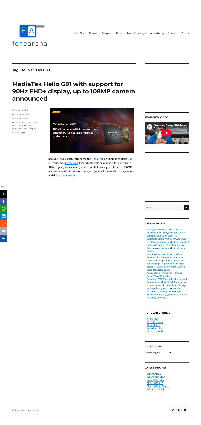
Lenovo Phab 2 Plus (156, 377)
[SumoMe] (3, 238)
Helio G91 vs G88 (30, 122)
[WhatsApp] (3, 208)
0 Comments (18, 133)
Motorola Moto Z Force (158, 386)
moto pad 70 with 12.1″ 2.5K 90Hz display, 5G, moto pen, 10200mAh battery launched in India (167, 248)
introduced (71, 162)
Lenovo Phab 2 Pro (155, 380)
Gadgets (107, 33)
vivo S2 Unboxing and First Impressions (166, 260)
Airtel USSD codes (155, 331)
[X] (3, 194)
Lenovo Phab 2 (154, 374)
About (119, 33)
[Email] (3, 231)
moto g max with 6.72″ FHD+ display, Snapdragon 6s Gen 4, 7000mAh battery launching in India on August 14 (166, 232)
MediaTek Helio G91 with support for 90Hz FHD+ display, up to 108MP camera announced (73, 91)
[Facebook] (3, 201)
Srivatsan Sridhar (20, 110)
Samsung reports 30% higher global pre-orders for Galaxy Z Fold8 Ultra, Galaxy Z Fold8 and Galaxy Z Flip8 (166, 266)
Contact (172, 33)
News (25, 118)
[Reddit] (3, 223)
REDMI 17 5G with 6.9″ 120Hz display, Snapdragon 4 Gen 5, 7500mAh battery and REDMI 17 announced (167, 294)
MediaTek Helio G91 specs (24, 128)
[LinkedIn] (3, 216)
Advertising (157, 33)
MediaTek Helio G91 (21, 125)
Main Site (78, 33)
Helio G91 (16, 122)
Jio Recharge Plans (155, 328)
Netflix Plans (153, 319)
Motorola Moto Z (155, 383)
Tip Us (185, 33)
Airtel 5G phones (155, 322)
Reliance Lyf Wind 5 (156, 389)
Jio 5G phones (153, 325)
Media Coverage (136, 33)
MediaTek (16, 118)
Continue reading (66, 175)
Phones (92, 33)
